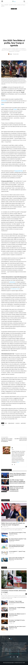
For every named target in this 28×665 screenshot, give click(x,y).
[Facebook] (2, 431)
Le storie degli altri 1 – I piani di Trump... (17, 551)
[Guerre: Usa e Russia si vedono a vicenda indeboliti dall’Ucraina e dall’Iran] (5, 475)
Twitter (18, 462)
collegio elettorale (11, 423)
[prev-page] (2, 494)
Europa (3, 477)
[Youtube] (17, 657)
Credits (23, 662)
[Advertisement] (14, 24)
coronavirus (17, 423)
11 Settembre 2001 (15, 288)
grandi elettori (23, 423)
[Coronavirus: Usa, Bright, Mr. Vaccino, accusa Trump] (4, 622)
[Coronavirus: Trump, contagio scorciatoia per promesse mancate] (4, 603)
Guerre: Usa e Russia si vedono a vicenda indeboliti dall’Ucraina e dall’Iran (18, 475)
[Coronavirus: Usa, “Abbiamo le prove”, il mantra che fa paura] (4, 615)
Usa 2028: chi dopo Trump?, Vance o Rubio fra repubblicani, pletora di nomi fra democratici (17, 481)
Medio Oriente (4, 491)
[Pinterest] (8, 431)
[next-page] (4, 494)
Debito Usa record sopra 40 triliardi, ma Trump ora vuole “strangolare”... (13, 524)
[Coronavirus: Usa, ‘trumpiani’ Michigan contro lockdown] (4, 609)
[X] (5, 431)
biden (6, 423)
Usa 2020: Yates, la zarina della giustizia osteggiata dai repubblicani (6, 440)
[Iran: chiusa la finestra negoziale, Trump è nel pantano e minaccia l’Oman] (4, 540)
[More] (24, 57)
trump (3, 425)
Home (2, 4)
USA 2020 (6, 4)
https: (13, 449)
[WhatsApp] (11, 431)
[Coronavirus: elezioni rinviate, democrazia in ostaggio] (14, 579)
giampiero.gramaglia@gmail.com (16, 653)
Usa (15, 8)
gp (11, 53)
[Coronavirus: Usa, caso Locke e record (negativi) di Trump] (4, 628)
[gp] (9, 54)
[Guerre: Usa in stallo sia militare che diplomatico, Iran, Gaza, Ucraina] (4, 559)
